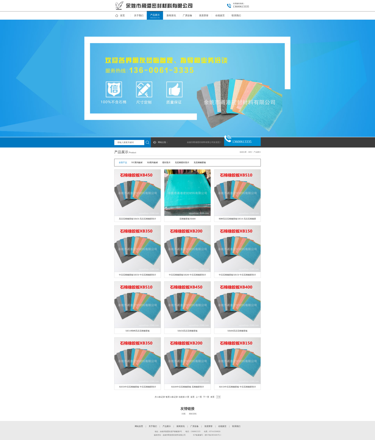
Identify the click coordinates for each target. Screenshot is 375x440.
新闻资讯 (171, 15)
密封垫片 (166, 162)
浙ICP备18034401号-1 (213, 435)
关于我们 (138, 15)
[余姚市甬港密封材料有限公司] (154, 11)
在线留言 (220, 15)
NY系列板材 (137, 162)
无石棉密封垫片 (182, 162)
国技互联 (192, 414)
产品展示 (155, 16)
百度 (183, 414)
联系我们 (236, 15)
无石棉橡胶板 (200, 162)
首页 (122, 15)
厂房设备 (187, 15)
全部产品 (123, 162)
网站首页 (139, 426)
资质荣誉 (203, 15)
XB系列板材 (152, 162)
